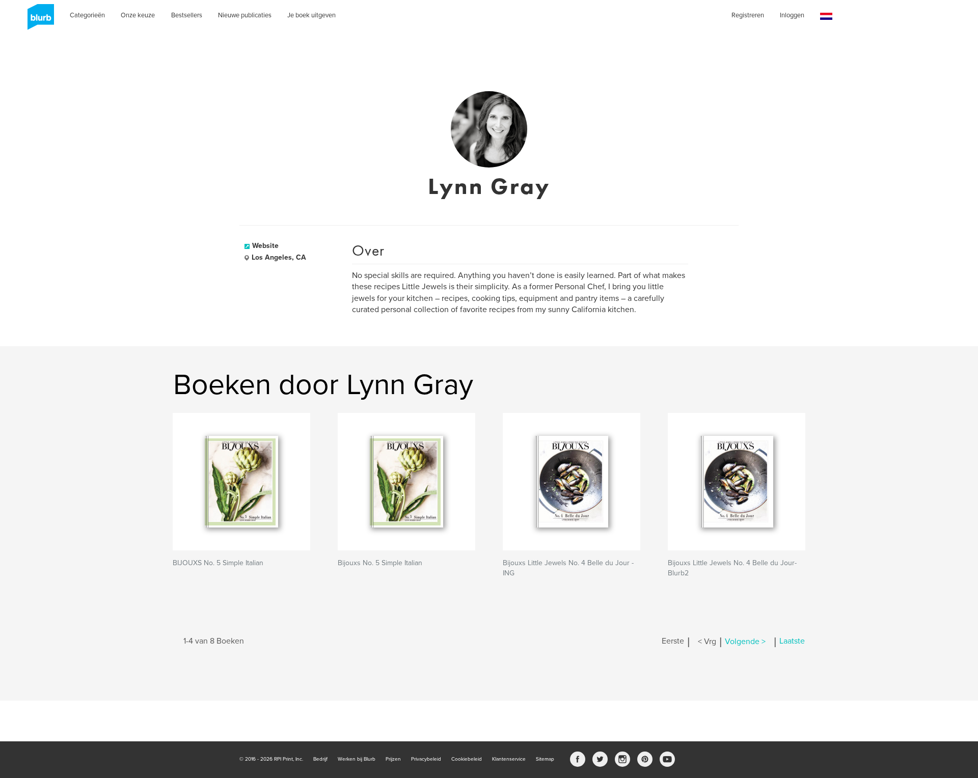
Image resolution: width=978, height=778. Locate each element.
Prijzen (393, 759)
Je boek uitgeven (311, 15)
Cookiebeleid (466, 759)
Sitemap (545, 759)
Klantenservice (509, 759)
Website (265, 245)
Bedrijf (320, 759)
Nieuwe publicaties (244, 15)
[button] (826, 16)
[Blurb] (37, 20)
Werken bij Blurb (356, 759)
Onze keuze (138, 15)
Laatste (792, 641)
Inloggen (792, 15)
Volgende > (745, 641)
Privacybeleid (426, 759)
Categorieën (87, 15)
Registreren (747, 15)
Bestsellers (186, 15)
